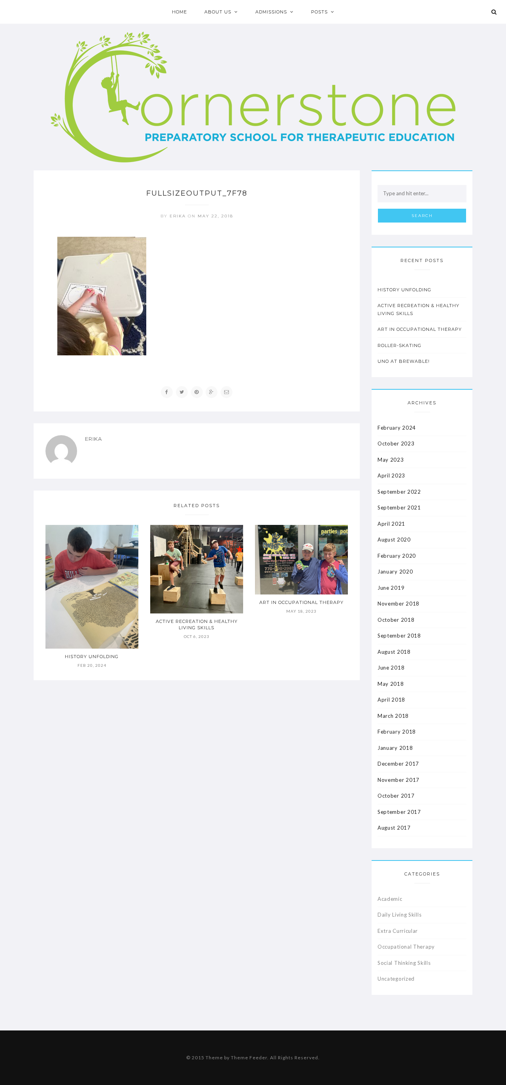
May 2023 (391, 460)
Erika (178, 216)
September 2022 (399, 492)
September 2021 (399, 507)
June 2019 (391, 588)
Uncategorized (396, 979)
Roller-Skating (399, 345)
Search (422, 215)
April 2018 (391, 699)
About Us (217, 12)
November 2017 (398, 780)
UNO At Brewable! (404, 361)
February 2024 (397, 428)
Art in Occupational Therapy (301, 602)
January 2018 (395, 748)
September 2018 (399, 635)
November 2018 (398, 603)
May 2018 (391, 684)
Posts (319, 12)
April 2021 (391, 524)
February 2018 (397, 731)
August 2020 (394, 539)
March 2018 (393, 716)
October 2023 (396, 443)
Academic (390, 899)
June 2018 (391, 667)
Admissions (271, 12)
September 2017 (399, 812)
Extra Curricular (398, 931)
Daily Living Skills (399, 914)
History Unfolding (92, 656)
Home (179, 12)
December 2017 (398, 763)
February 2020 (397, 556)
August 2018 (394, 652)
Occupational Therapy (406, 946)
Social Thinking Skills (404, 963)
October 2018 (396, 620)
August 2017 (394, 828)
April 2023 (391, 475)
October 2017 (396, 796)
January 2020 (395, 571)
